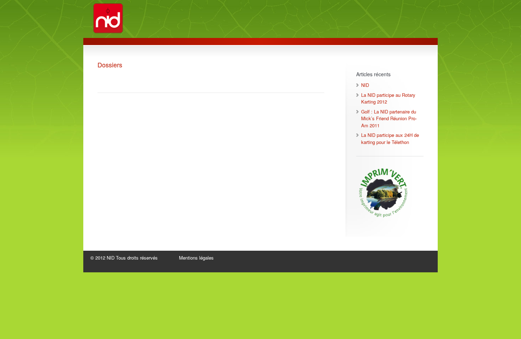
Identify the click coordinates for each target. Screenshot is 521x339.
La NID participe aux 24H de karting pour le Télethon (390, 138)
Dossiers (109, 64)
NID (365, 85)
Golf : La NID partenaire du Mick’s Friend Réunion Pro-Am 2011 (389, 118)
